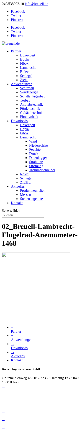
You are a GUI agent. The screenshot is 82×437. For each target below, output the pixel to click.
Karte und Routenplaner (19, 423)
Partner (16, 51)
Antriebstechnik (31, 104)
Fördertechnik (30, 108)
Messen (25, 195)
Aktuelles (18, 186)
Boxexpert (27, 55)
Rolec (24, 72)
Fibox (24, 63)
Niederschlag (38, 145)
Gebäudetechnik (32, 113)
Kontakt (17, 203)
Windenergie (29, 92)
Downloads (19, 121)
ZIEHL (25, 182)
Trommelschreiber (42, 170)
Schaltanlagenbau (32, 96)
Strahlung (36, 162)
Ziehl (24, 80)
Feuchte (35, 149)
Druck (33, 154)
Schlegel (26, 76)
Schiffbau (27, 88)
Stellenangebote (31, 199)
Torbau (25, 100)
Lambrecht (28, 67)
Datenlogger (38, 158)
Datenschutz (11, 398)
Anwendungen (21, 84)
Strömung (36, 166)
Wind (33, 141)
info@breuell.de (13, 390)
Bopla (24, 59)
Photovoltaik (29, 117)
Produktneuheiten (32, 190)
